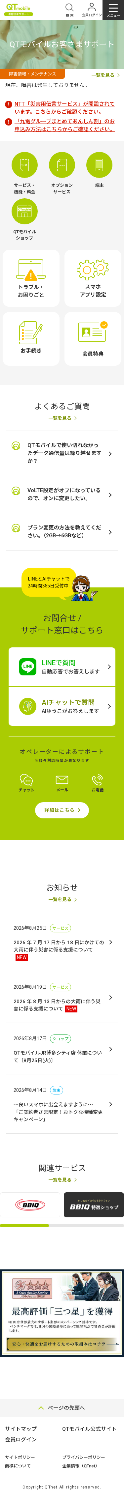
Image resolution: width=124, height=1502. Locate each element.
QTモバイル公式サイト (89, 1429)
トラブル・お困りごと (31, 291)
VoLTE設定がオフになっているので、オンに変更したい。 (64, 494)
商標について (18, 1465)
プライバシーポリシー (83, 1457)
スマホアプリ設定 (93, 291)
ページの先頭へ (66, 1408)
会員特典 (92, 354)
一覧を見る (59, 418)
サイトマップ (21, 1429)
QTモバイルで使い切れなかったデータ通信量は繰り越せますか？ (64, 453)
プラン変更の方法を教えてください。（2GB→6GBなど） (64, 531)
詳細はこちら (59, 810)
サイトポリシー (20, 1457)
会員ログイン (21, 1439)
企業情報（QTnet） (81, 1465)
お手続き (31, 351)
